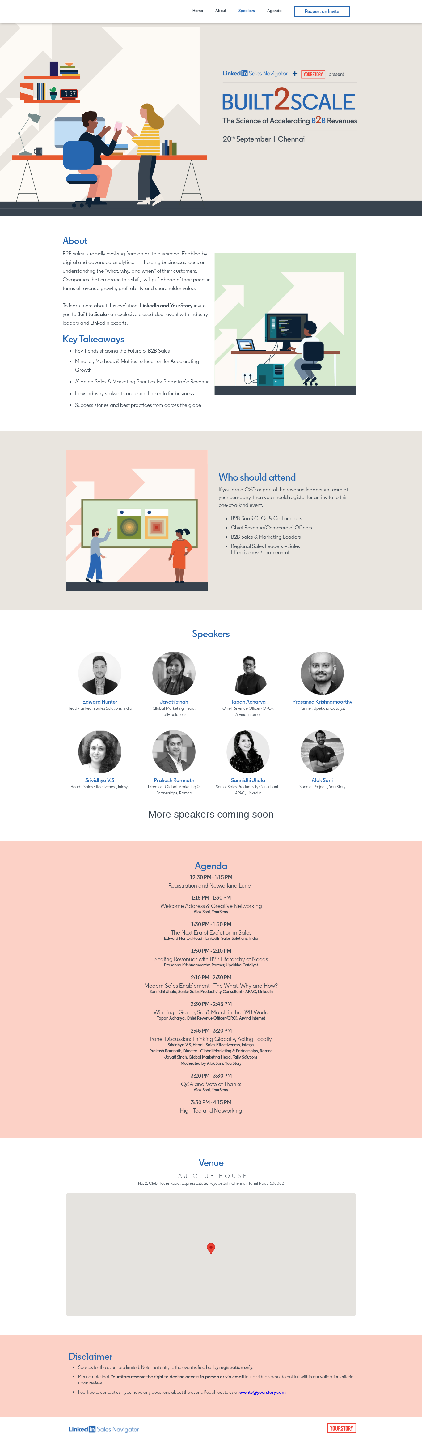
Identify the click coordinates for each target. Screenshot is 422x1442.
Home (197, 10)
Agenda (274, 10)
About (220, 10)
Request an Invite (322, 11)
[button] (211, 1249)
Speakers (246, 10)
